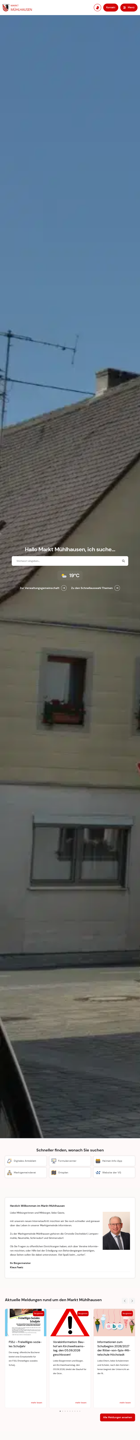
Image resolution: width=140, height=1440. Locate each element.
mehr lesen (36, 1402)
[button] (125, 1301)
